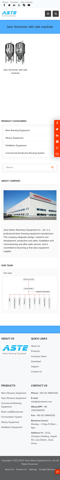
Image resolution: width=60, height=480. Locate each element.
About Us (35, 346)
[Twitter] (9, 5)
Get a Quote (27, 2)
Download (36, 361)
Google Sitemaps (47, 469)
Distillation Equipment (16, 145)
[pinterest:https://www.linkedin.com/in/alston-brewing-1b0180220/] (57, 135)
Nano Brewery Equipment (13, 398)
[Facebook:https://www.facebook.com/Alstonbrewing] (57, 123)
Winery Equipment (14, 138)
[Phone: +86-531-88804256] (57, 141)
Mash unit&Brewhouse (12, 412)
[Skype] (24, 5)
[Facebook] (4, 5)
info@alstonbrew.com (41, 401)
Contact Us (36, 371)
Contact (14, 2)
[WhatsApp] (19, 5)
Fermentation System (11, 417)
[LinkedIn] (14, 5)
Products (35, 351)
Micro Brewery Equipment (13, 393)
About (5, 2)
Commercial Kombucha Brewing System (25, 153)
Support (35, 366)
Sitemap (33, 469)
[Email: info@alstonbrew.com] (57, 154)
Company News (38, 356)
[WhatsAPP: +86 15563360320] (57, 148)
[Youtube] (29, 5)
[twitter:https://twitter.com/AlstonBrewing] (57, 129)
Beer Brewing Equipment (18, 130)
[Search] (52, 167)
